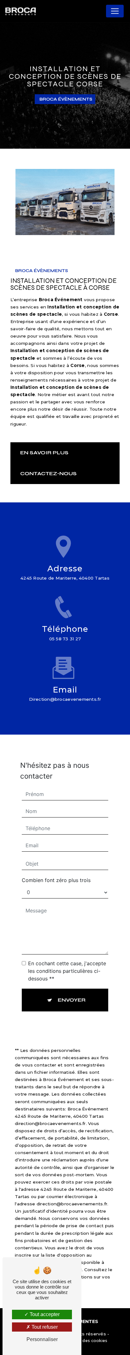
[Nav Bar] (115, 11)
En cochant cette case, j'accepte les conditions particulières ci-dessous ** (67, 971)
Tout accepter (44, 1314)
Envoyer (72, 1000)
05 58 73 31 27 (65, 638)
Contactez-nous (48, 473)
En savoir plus (44, 453)
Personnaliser (42, 1339)
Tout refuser (44, 1327)
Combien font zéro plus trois (56, 880)
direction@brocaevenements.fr (65, 699)
